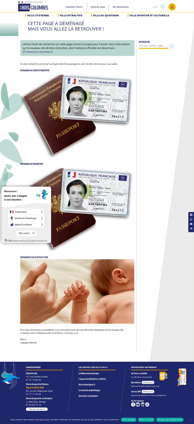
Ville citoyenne (38, 15)
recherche (162, 7)
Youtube (138, 404)
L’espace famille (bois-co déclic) (92, 379)
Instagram (147, 404)
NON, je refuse (146, 419)
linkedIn (142, 404)
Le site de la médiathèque (89, 390)
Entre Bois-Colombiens (88, 396)
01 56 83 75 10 (33, 404)
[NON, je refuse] (190, 419)
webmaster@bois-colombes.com (62, 332)
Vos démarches (121, 6)
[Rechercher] (172, 46)
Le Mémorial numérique (89, 373)
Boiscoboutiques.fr (87, 384)
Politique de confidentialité (170, 419)
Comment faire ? (74, 6)
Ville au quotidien (106, 15)
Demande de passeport (31, 163)
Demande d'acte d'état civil (34, 257)
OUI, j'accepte (128, 419)
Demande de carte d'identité (35, 70)
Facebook (133, 404)
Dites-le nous (98, 6)
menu (172, 5)
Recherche (144, 41)
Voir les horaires (37, 409)
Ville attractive (71, 15)
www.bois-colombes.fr (39, 51)
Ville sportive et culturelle (149, 15)
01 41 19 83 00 (33, 379)
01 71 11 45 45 (33, 394)
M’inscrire (148, 382)
